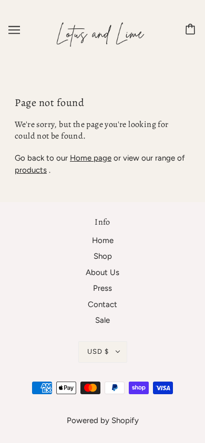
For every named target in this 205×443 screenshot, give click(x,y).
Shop (103, 256)
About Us (102, 272)
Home (103, 240)
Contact (102, 304)
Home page (90, 158)
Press (102, 288)
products (31, 170)
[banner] (100, 29)
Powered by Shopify (103, 420)
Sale (102, 320)
